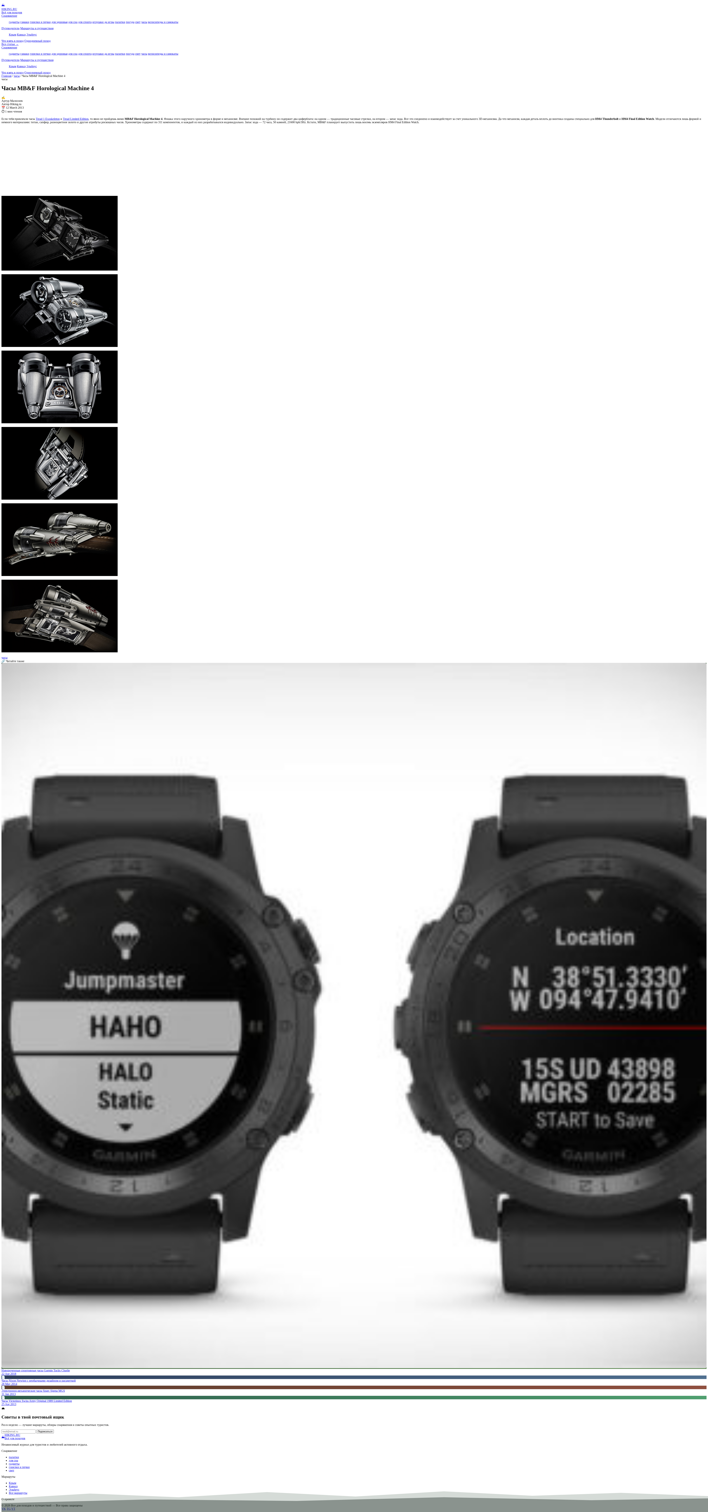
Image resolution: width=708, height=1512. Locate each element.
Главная (6, 75)
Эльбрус (31, 34)
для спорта (85, 22)
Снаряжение (9, 15)
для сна (72, 22)
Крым (12, 34)
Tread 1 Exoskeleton (48, 118)
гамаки (24, 22)
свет (137, 22)
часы (144, 22)
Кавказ (21, 34)
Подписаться (45, 1431)
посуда (130, 22)
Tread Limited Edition (75, 118)
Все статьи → (10, 44)
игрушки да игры (103, 22)
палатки (120, 22)
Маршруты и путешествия (36, 28)
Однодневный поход (37, 40)
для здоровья (59, 22)
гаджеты (14, 22)
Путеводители (10, 28)
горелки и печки (40, 22)
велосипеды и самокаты (163, 22)
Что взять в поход (12, 40)
